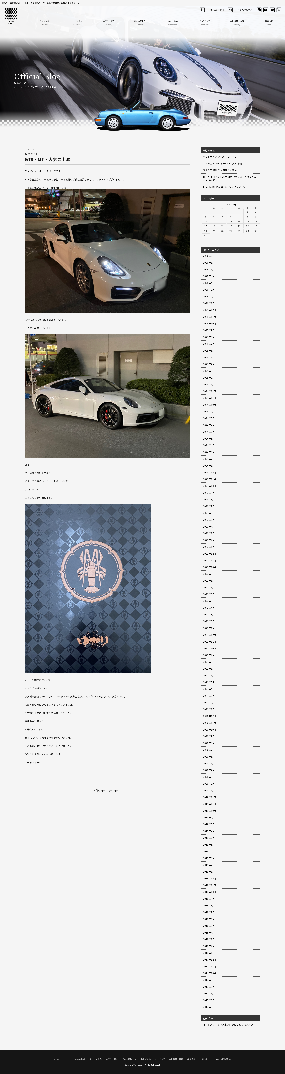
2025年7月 (209, 343)
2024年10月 (209, 404)
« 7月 (204, 240)
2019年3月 (209, 858)
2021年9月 (209, 655)
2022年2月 (209, 621)
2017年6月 (209, 1000)
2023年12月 (209, 472)
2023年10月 (209, 486)
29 (247, 231)
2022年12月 (209, 553)
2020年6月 (209, 756)
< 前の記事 (100, 790)
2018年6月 (209, 919)
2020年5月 (209, 763)
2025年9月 (209, 330)
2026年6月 (209, 269)
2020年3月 (209, 777)
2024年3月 (209, 452)
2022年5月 (209, 601)
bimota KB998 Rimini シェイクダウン (224, 187)
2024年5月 (209, 438)
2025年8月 (209, 337)
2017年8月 (209, 986)
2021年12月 (209, 634)
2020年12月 (209, 716)
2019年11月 (209, 804)
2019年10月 (209, 810)
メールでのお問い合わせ (244, 9)
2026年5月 (209, 276)
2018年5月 (209, 925)
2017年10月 (209, 973)
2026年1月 (209, 303)
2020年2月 (209, 783)
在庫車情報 (44, 23)
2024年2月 (209, 458)
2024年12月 (209, 391)
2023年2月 (209, 540)
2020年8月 (209, 743)
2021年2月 (209, 702)
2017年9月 (209, 980)
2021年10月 (209, 648)
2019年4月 (209, 851)
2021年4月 (209, 689)
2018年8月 (209, 905)
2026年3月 (209, 289)
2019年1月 (209, 871)
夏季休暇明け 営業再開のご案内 (220, 170)
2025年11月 (209, 316)
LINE (272, 10)
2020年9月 (209, 736)
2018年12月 (209, 878)
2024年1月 (209, 465)
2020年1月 (209, 790)
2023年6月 (209, 513)
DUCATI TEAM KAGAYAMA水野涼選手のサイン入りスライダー (229, 178)
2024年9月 (209, 411)
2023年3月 (209, 533)
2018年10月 (209, 892)
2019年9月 (209, 817)
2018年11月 (209, 885)
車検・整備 (173, 23)
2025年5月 (209, 357)
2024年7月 (209, 425)
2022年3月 (209, 614)
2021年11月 (209, 641)
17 (205, 226)
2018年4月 (209, 932)
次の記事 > (114, 790)
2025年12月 (209, 310)
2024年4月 (209, 445)
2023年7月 (209, 506)
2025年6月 (209, 350)
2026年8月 (209, 255)
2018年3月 (209, 939)
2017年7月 (209, 993)
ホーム (17, 87)
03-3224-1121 (215, 10)
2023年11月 (209, 479)
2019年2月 (209, 865)
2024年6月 (209, 431)
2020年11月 (209, 722)
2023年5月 (209, 519)
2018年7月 (209, 912)
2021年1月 (209, 709)
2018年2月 (209, 946)
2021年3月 (209, 695)
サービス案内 (76, 23)
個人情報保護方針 (224, 1059)
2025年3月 (209, 371)
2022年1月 (209, 628)
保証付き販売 (109, 23)
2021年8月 (209, 662)
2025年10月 (209, 323)
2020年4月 (209, 770)
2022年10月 (209, 567)
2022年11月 (209, 560)
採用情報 (269, 23)
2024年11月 (209, 398)
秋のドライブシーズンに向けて (219, 156)
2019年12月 (209, 797)
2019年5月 (209, 844)
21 (239, 226)
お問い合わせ (205, 1059)
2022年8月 (209, 580)
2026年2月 (209, 296)
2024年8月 (209, 418)
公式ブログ (205, 23)
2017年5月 (209, 1007)
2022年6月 (209, 594)
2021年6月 (209, 675)
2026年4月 (209, 283)
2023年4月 (209, 526)
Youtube (265, 10)
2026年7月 (209, 262)
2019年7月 (209, 831)
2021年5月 (209, 682)
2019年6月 (209, 837)
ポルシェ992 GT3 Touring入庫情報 (222, 163)
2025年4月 (209, 364)
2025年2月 (209, 377)
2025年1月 (209, 384)
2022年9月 (209, 574)
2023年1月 (209, 546)
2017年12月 (209, 959)
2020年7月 (209, 749)
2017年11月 (209, 966)
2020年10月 (209, 729)
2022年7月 (209, 587)
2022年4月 (209, 607)
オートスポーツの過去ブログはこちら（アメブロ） (230, 1024)
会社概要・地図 (237, 23)
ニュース (67, 1059)
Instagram (259, 10)
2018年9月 (209, 898)
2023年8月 (209, 499)
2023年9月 (209, 492)
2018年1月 (209, 953)
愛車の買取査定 (141, 23)
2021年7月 (209, 668)
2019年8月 (209, 824)
